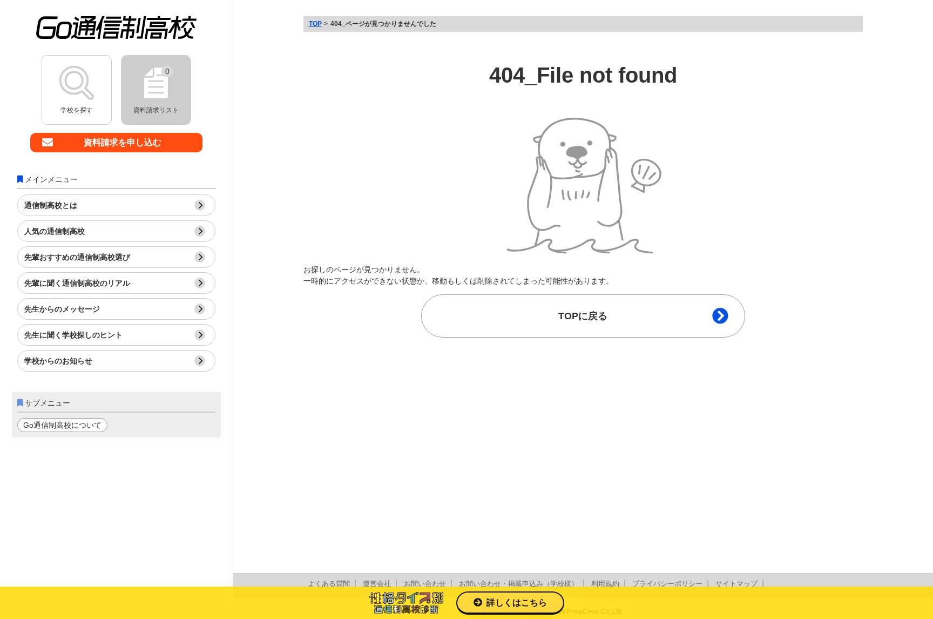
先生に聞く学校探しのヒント (73, 335)
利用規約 (605, 584)
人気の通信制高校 (54, 231)
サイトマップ (736, 584)
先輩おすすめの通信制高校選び (77, 257)
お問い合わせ (425, 584)
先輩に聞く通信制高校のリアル (77, 283)
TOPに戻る (582, 316)
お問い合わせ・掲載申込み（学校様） (518, 584)
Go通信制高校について (62, 425)
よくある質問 (329, 584)
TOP (315, 24)
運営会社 (377, 584)
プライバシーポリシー (667, 584)
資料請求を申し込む (122, 142)
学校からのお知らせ (58, 360)
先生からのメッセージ (62, 309)
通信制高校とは (50, 205)
